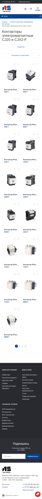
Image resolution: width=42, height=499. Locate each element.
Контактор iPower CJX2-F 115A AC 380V (11, 264)
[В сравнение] (14, 64)
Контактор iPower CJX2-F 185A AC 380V (11, 335)
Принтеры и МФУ (7, 380)
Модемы (4, 429)
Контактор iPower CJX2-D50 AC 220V (11, 194)
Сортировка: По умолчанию (20, 55)
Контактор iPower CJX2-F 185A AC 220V (30, 299)
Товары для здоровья (29, 396)
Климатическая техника (29, 383)
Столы (24, 393)
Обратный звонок (24, 1)
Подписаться (32, 456)
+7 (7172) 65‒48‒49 (8, 1)
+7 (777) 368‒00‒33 (31, 487)
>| (25, 346)
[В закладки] (18, 64)
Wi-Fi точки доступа (8, 415)
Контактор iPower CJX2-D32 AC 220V (11, 160)
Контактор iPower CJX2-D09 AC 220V (11, 90)
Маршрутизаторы (7, 423)
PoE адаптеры (6, 412)
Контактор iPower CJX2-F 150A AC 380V (11, 299)
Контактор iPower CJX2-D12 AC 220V (30, 90)
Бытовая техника (27, 380)
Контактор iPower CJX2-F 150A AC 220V (30, 264)
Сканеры (5, 383)
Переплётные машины (9, 377)
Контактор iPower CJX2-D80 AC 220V (11, 229)
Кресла (24, 385)
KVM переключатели (8, 409)
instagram (5, 487)
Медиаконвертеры (8, 426)
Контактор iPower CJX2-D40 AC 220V (30, 160)
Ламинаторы (6, 375)
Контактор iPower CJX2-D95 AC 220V (30, 229)
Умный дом (25, 399)
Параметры (21, 47)
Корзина (38, 10)
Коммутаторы (6, 420)
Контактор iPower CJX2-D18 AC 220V (11, 125)
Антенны (5, 417)
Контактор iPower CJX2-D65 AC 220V (30, 194)
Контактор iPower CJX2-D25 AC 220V (30, 125)
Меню (6, 16)
